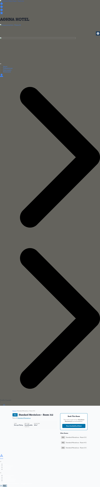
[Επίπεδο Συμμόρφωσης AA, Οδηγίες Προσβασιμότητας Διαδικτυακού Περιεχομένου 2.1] (3, 485)
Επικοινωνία (7, 72)
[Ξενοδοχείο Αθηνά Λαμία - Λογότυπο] (12, 1)
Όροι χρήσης (7, 477)
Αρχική (5, 66)
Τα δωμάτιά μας (8, 68)
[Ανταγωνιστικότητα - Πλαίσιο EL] (50, 30)
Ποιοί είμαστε (7, 70)
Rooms (14, 411)
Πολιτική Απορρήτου (9, 479)
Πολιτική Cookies (8, 475)
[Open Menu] (0, 461)
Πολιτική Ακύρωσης (9, 481)
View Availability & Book (74, 426)
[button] (98, 33)
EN (4, 405)
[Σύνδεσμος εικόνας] (38, 49)
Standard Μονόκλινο (24, 418)
